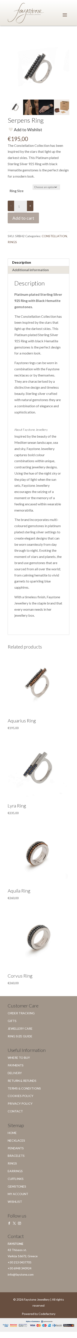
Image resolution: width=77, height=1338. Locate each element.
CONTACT (15, 1111)
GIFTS (12, 1021)
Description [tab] (21, 262)
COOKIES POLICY (20, 1096)
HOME (12, 1133)
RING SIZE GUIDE (20, 1036)
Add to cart (23, 218)
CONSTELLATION (54, 236)
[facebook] (9, 1223)
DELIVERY (15, 1073)
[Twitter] (14, 1223)
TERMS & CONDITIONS (24, 1088)
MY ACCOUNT (18, 1194)
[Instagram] (19, 1223)
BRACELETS (16, 1155)
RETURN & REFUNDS (22, 1080)
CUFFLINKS (16, 1179)
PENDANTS (16, 1148)
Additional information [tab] (30, 270)
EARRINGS (15, 1171)
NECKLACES (16, 1140)
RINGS (12, 242)
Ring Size (17, 191)
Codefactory (46, 1314)
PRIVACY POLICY (20, 1103)
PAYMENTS (16, 1065)
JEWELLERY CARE (20, 1028)
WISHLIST (15, 1201)
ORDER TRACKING (21, 1013)
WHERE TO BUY (19, 1057)
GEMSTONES (17, 1186)
